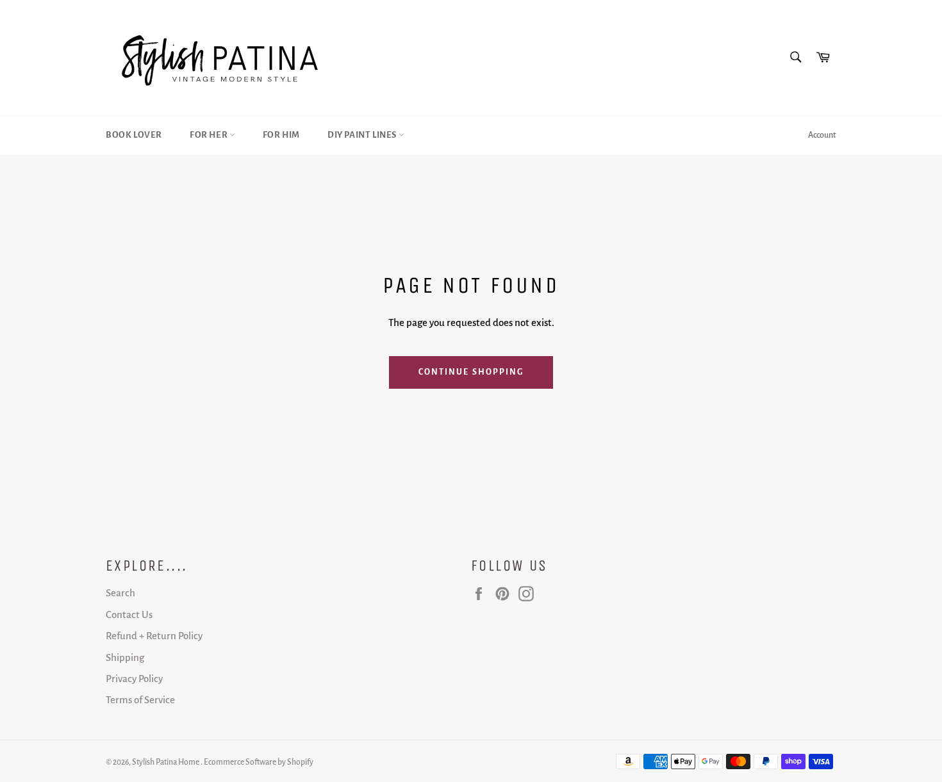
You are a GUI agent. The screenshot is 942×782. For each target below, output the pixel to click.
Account (822, 135)
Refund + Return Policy (154, 635)
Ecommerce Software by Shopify (258, 762)
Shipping (125, 657)
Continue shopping (471, 372)
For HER (209, 135)
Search (120, 592)
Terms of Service (140, 699)
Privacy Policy (134, 678)
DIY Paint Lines (363, 135)
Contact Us (129, 614)
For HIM (281, 135)
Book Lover (134, 135)
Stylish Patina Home (166, 762)
